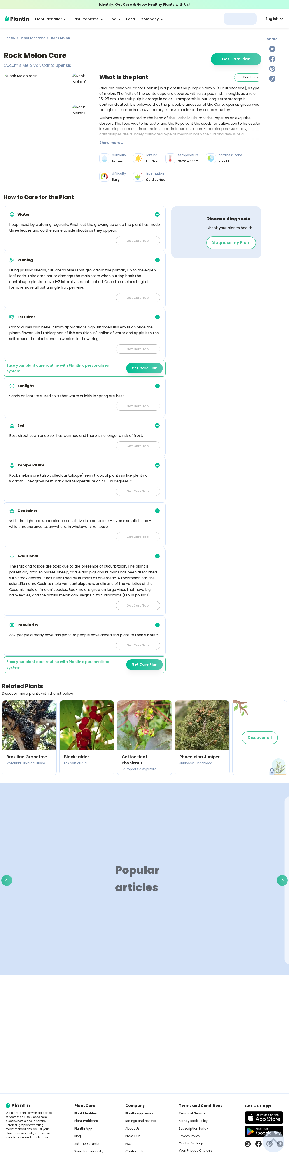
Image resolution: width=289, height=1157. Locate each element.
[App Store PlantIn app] (264, 1117)
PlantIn (9, 38)
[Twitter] (272, 49)
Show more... (111, 142)
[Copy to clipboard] (272, 79)
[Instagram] (248, 1144)
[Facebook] (272, 59)
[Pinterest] (272, 69)
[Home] (17, 19)
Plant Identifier (33, 38)
